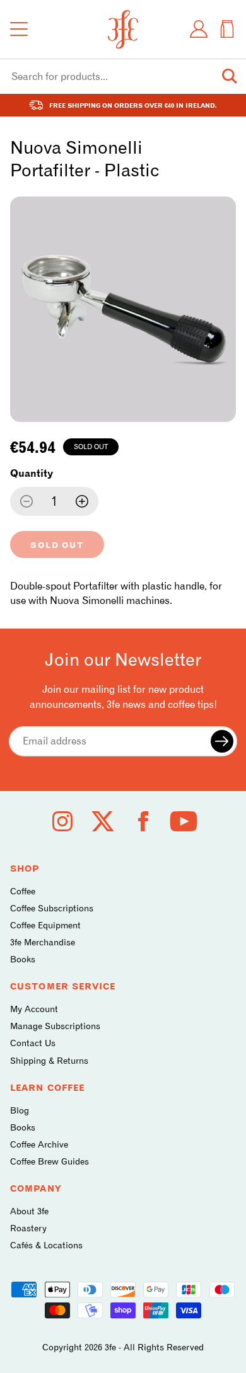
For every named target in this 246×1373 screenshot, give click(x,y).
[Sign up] (222, 741)
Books (22, 959)
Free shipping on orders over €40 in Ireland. (133, 105)
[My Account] (199, 29)
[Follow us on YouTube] (183, 821)
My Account (34, 1008)
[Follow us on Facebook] (143, 821)
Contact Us (33, 1042)
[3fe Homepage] (123, 29)
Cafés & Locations (46, 1244)
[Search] (229, 76)
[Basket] (227, 29)
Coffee (22, 891)
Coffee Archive (39, 1144)
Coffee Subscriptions (51, 908)
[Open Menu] (19, 29)
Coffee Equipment (45, 925)
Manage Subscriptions (55, 1025)
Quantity (31, 473)
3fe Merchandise (42, 942)
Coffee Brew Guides (49, 1161)
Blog (19, 1110)
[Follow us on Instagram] (62, 821)
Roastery (28, 1227)
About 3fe (29, 1210)
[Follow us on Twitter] (103, 821)
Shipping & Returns (49, 1060)
